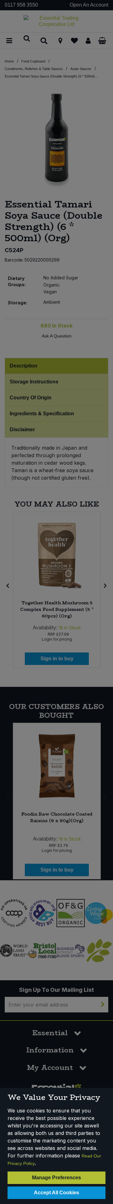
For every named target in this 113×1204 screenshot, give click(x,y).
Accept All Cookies (56, 1192)
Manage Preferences (56, 1177)
